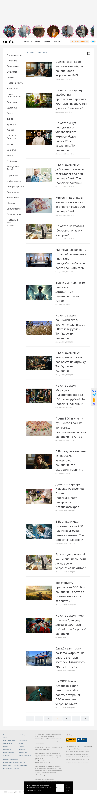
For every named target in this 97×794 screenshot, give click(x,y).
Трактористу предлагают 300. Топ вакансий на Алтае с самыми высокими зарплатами (70, 592)
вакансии (43, 53)
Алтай (10, 144)
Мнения (11, 203)
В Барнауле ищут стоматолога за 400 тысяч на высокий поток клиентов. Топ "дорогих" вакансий (69, 530)
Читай (37, 41)
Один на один (14, 214)
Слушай (46, 41)
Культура (11, 124)
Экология (12, 102)
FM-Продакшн (24, 735)
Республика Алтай (13, 167)
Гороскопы (12, 175)
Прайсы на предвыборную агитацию (8, 752)
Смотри (56, 41)
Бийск (10, 155)
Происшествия (14, 55)
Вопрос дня (13, 192)
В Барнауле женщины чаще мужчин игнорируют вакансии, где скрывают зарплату (70, 460)
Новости (28, 41)
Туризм (10, 118)
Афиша (10, 130)
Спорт (10, 113)
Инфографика (14, 181)
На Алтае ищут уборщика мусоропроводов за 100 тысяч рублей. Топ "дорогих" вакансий (70, 394)
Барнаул (11, 150)
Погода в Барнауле (12, 136)
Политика (12, 60)
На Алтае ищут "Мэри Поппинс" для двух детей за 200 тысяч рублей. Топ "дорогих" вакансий (70, 624)
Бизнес (10, 77)
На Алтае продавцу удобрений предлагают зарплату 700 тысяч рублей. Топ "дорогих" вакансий (71, 99)
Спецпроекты (14, 208)
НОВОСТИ (30, 53)
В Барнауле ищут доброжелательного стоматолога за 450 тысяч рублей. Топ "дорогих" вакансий (69, 174)
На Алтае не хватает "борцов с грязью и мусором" (69, 230)
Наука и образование (13, 95)
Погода (5, 746)
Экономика (13, 66)
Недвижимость (14, 83)
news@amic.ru (39, 760)
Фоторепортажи (14, 186)
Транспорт (12, 88)
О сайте (21, 746)
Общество (12, 71)
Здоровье (12, 107)
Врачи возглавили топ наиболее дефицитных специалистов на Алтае (70, 291)
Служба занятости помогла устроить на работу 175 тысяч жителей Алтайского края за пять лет (70, 657)
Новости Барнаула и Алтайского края (25, 752)
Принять (59, 788)
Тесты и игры (13, 197)
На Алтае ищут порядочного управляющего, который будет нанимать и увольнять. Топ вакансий (66, 136)
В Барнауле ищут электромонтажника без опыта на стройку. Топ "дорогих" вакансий (70, 362)
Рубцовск (12, 161)
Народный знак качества (12, 222)
